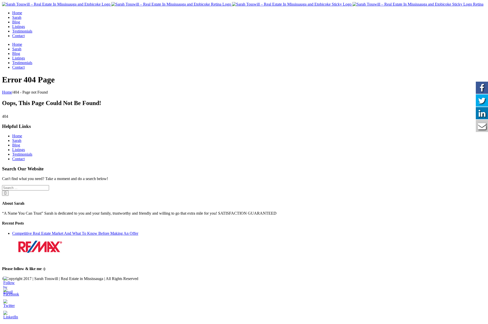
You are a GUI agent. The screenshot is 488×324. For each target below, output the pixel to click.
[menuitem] (249, 13)
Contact (18, 159)
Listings (18, 150)
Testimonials (22, 154)
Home (17, 136)
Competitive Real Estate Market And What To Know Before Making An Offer (75, 233)
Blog (16, 145)
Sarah (16, 140)
